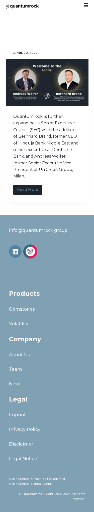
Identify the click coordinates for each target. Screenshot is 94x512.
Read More (29, 188)
